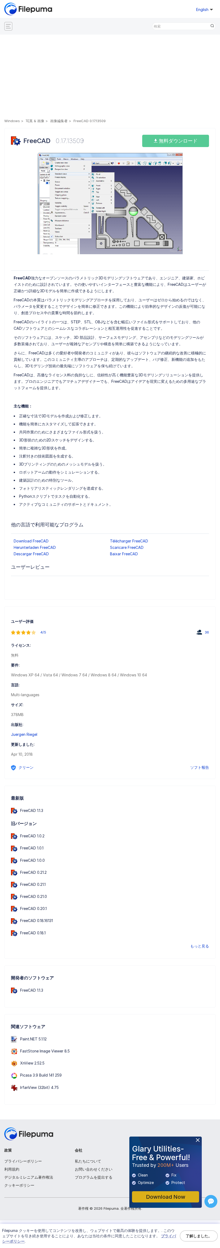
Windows (12, 121)
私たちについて (88, 1161)
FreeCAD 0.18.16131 (36, 920)
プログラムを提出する (93, 1177)
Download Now (165, 1197)
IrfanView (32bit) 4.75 (39, 1087)
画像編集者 (59, 121)
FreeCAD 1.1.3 (31, 810)
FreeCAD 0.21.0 (33, 896)
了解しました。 (199, 1236)
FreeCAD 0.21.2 (33, 872)
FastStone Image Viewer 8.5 (45, 1051)
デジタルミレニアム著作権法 (28, 1177)
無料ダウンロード (177, 141)
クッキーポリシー (19, 1185)
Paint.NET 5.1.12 (33, 1039)
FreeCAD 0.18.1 (33, 933)
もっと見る (199, 946)
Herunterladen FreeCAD (35, 547)
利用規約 (11, 1169)
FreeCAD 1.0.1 (31, 848)
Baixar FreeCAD (124, 554)
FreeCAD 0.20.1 (33, 908)
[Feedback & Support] (210, 1201)
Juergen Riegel (24, 734)
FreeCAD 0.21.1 (33, 884)
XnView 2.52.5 (32, 1063)
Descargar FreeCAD (31, 554)
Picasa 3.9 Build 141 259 (41, 1075)
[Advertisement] (109, 77)
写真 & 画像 (35, 121)
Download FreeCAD (31, 541)
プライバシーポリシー (23, 1161)
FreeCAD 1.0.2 (32, 836)
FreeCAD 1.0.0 (32, 860)
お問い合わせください (93, 1169)
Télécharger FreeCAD (129, 541)
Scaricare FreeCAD (127, 547)
